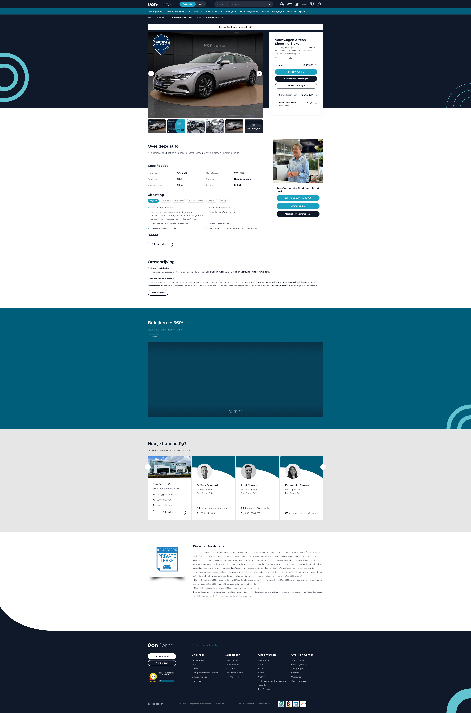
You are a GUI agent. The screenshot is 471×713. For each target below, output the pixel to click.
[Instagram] (153, 703)
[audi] (289, 4)
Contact (295, 673)
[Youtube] (157, 703)
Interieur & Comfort (196, 201)
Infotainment (179, 201)
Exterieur (165, 201)
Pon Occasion (265, 689)
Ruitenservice (199, 681)
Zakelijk (200, 4)
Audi (260, 664)
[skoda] (304, 4)
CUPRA (261, 677)
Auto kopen (198, 660)
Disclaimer (181, 704)
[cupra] (312, 4)
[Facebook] (149, 703)
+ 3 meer (153, 234)
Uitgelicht (153, 201)
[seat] (297, 4)
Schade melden (200, 677)
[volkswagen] (282, 4)
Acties (195, 664)
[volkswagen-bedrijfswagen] (319, 4)
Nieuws (195, 668)
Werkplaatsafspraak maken (205, 673)
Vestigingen (297, 668)
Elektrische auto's (234, 673)
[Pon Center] (160, 4)
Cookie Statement (265, 704)
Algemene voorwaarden (200, 704)
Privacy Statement (222, 704)
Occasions (230, 668)
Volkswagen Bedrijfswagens (272, 681)
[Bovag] (289, 704)
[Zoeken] (269, 4)
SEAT (260, 668)
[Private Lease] (296, 704)
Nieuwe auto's (232, 664)
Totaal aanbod (232, 660)
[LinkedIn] (161, 703)
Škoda (261, 673)
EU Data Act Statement (244, 704)
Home (150, 17)
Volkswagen (264, 660)
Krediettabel (284, 105)
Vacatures (296, 677)
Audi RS (262, 685)
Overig (223, 201)
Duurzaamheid (298, 681)
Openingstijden (299, 664)
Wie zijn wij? (297, 660)
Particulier (188, 4)
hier (241, 596)
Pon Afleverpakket (234, 677)
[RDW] (303, 704)
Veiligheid (212, 201)
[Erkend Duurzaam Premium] (281, 704)
